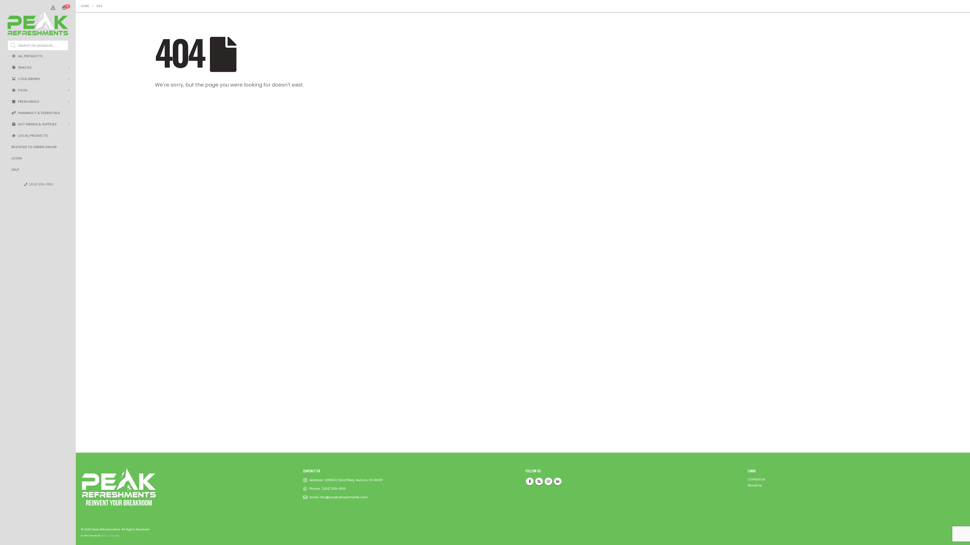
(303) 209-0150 (41, 184)
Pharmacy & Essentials (39, 113)
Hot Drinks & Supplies (37, 124)
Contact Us (756, 479)
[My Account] (53, 8)
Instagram (548, 481)
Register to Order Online (34, 147)
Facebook (530, 481)
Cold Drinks (29, 78)
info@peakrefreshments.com (344, 497)
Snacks (25, 67)
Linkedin (558, 481)
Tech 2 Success (110, 535)
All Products (30, 56)
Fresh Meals (28, 101)
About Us (755, 485)
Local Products (33, 135)
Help (15, 169)
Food (23, 90)
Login (16, 158)
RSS (539, 481)
